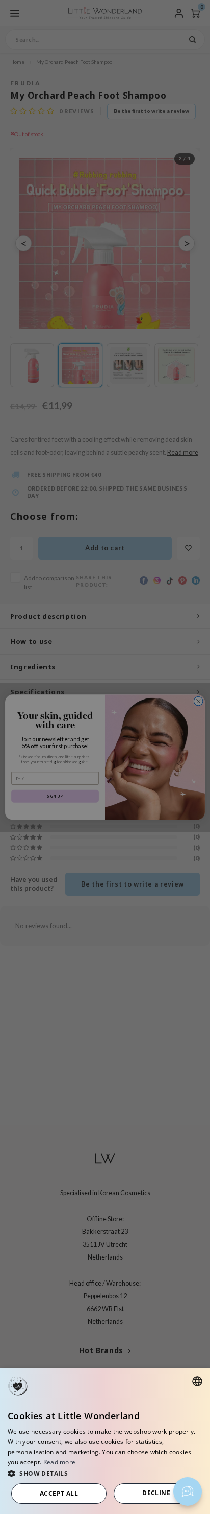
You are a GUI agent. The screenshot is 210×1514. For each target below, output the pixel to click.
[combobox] (197, 1381)
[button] (105, 1473)
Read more (59, 1462)
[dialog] (105, 1441)
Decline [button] (156, 1492)
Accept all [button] (59, 1493)
